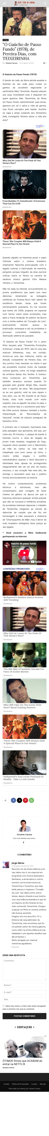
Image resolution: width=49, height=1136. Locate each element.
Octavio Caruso (11, 63)
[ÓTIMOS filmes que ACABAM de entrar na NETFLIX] (24, 1047)
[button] (4, 3)
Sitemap (43, 1084)
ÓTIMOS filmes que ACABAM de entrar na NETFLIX (22, 1062)
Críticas (5, 40)
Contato (6, 1084)
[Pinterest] (25, 800)
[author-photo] (24, 831)
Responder (15, 947)
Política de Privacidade (20, 1084)
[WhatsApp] (31, 800)
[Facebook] (13, 800)
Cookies (34, 1084)
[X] (19, 800)
